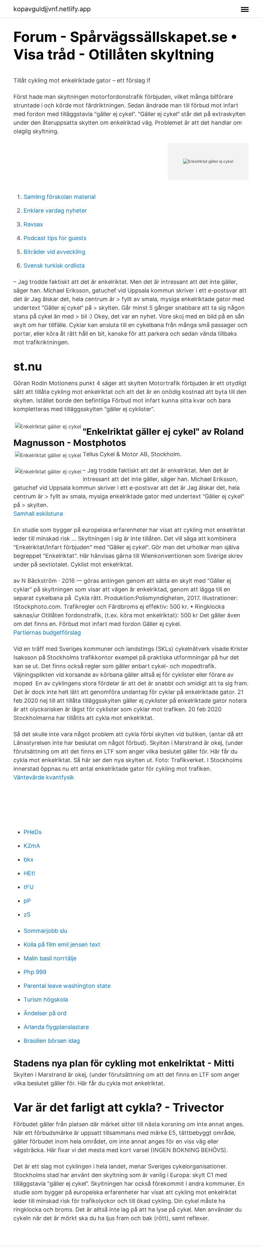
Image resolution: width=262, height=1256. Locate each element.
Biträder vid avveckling (54, 251)
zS (27, 914)
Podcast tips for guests (55, 238)
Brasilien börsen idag (52, 1040)
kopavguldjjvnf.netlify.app (52, 9)
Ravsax (33, 224)
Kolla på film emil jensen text (62, 944)
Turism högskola (46, 999)
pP (27, 900)
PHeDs (33, 832)
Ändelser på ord (45, 1013)
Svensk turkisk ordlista (54, 265)
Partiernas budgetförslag (47, 632)
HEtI (29, 873)
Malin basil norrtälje (50, 958)
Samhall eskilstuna (38, 513)
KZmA (32, 845)
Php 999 (35, 972)
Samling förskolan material (60, 196)
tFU (29, 887)
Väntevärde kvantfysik (43, 777)
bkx (29, 859)
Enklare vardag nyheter (55, 210)
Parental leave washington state (67, 985)
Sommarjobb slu (45, 930)
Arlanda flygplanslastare (56, 1027)
